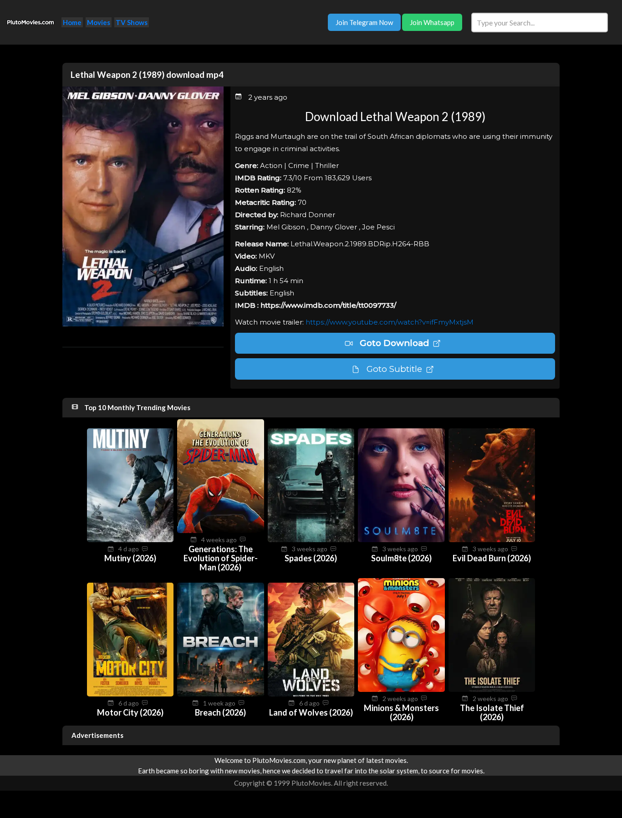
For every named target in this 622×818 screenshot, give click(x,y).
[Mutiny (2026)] (130, 539)
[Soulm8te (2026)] (401, 539)
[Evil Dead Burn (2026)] (492, 539)
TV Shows (132, 22)
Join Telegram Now (364, 22)
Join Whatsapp (432, 22)
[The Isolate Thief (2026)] (492, 689)
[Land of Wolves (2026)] (311, 694)
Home (72, 22)
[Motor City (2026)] (130, 694)
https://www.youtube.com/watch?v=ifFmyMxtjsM (390, 322)
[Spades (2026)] (311, 539)
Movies (98, 22)
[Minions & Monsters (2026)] (401, 689)
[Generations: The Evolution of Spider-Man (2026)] (220, 530)
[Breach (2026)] (220, 694)
